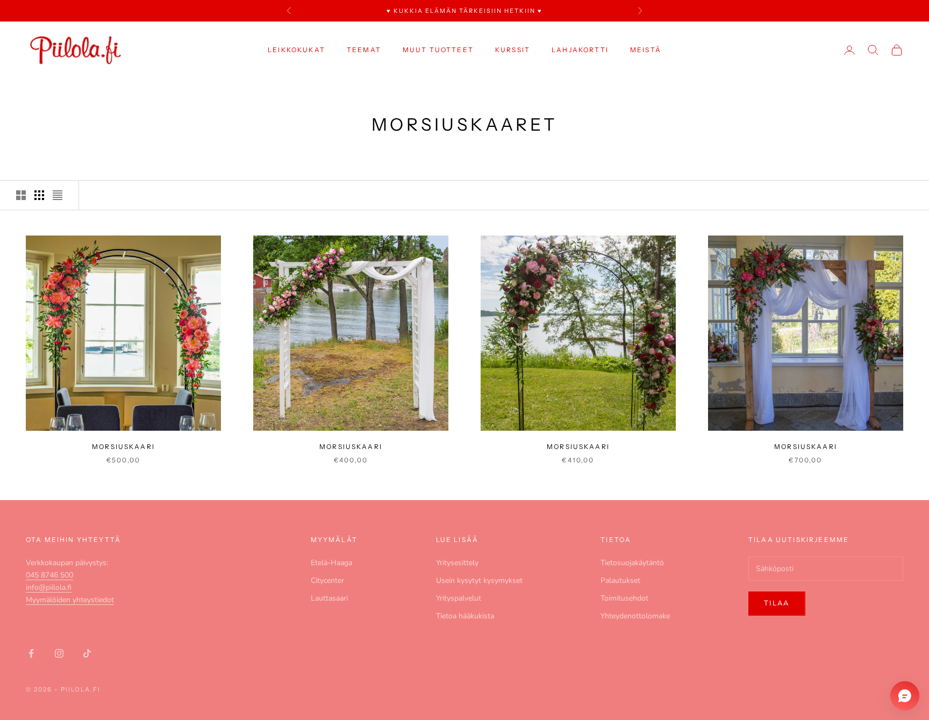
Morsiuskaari (123, 447)
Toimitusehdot (624, 598)
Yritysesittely (457, 563)
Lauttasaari (329, 598)
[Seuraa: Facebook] (31, 653)
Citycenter (327, 580)
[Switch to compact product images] (57, 195)
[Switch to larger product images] (21, 195)
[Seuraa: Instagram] (59, 653)
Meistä (645, 50)
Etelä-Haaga (331, 563)
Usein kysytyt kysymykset (479, 580)
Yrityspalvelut (458, 598)
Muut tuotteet (438, 50)
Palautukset (620, 580)
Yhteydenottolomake (635, 616)
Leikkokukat (296, 50)
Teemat (364, 50)
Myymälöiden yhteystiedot (70, 600)
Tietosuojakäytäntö (632, 563)
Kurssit (512, 50)
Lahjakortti (580, 50)
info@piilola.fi (49, 587)
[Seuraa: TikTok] (87, 653)
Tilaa (777, 603)
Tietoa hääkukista (465, 616)
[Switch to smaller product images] (39, 195)
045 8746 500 (49, 575)
